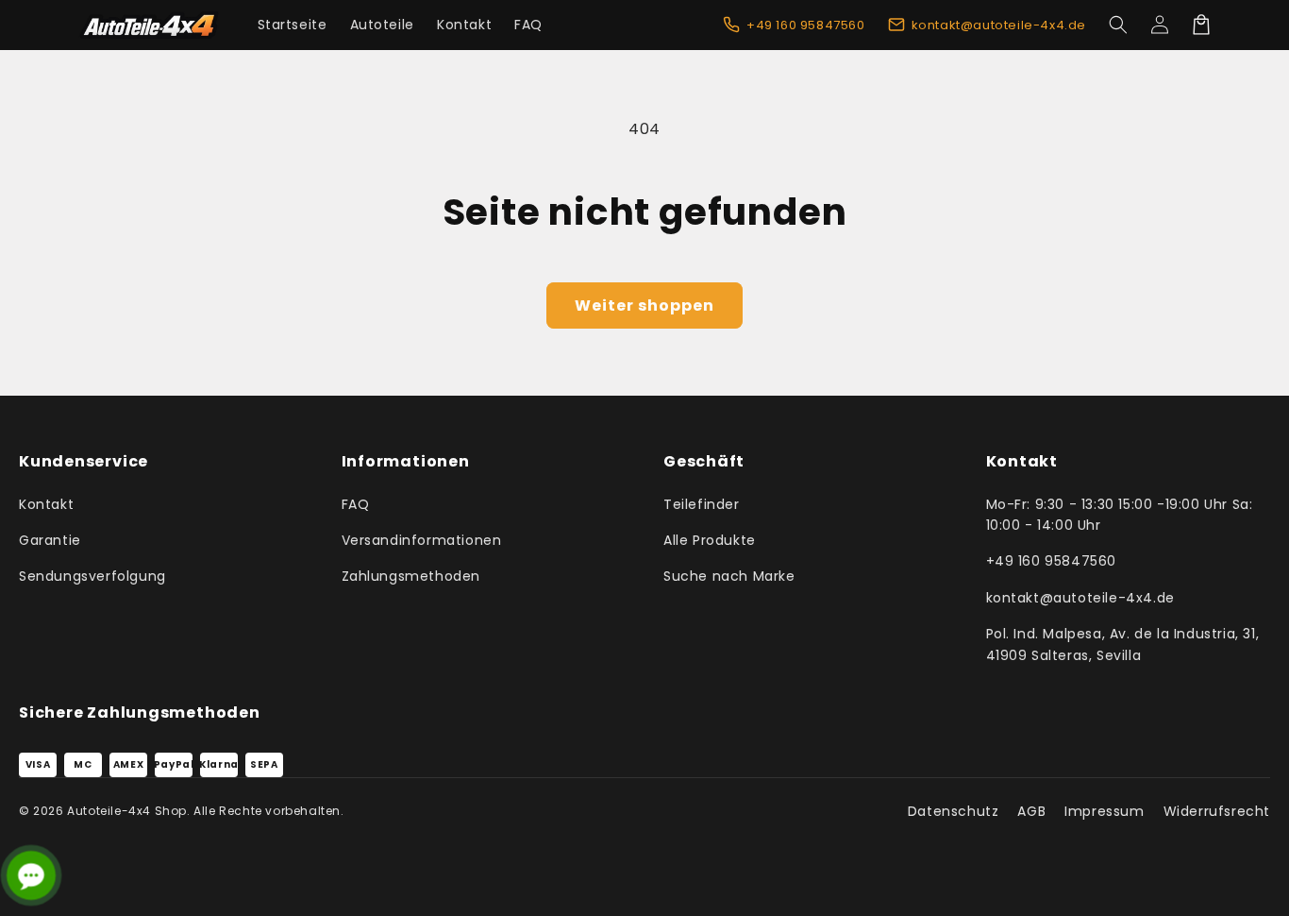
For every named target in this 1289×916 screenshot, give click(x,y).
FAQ (356, 504)
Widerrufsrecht (1216, 811)
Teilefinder (701, 504)
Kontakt (46, 504)
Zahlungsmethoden (411, 576)
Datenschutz (953, 811)
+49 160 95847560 (1051, 560)
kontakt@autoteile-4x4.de (1080, 597)
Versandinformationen (422, 540)
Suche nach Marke (729, 576)
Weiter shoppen (644, 305)
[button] (1118, 24)
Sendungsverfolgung (92, 576)
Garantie (50, 540)
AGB (1031, 811)
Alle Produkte (709, 540)
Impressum (1104, 811)
